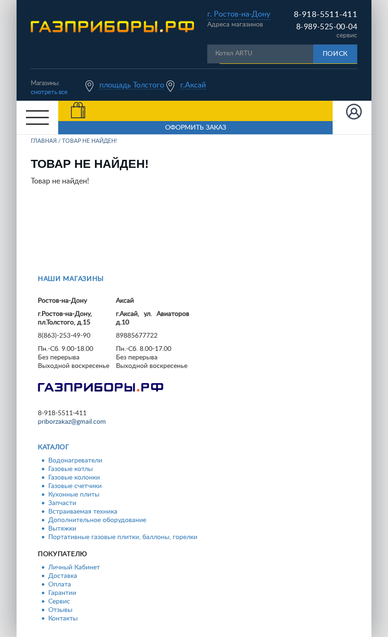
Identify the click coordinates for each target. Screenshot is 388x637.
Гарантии (62, 593)
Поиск (335, 54)
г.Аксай (193, 85)
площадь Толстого (131, 85)
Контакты (63, 618)
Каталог (54, 447)
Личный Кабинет (74, 567)
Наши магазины (71, 279)
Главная (44, 141)
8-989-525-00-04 (326, 27)
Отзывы (60, 610)
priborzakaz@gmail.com (72, 422)
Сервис (59, 601)
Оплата (59, 584)
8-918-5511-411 (325, 14)
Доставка (62, 576)
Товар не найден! (89, 141)
